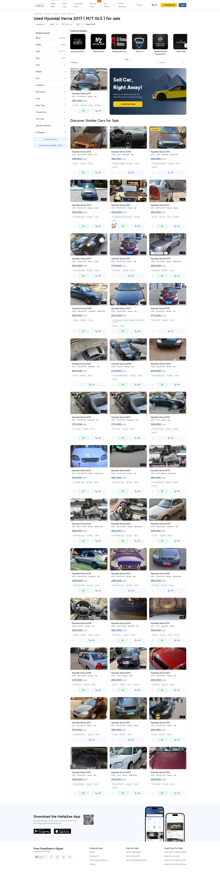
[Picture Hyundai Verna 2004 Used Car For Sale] (128, 609)
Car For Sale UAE (132, 856)
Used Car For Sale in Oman (175, 864)
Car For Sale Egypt (133, 852)
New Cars (64, 5)
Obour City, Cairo (159, 375)
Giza (76, 375)
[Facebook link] (51, 857)
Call (99, 111)
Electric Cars (95, 5)
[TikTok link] (58, 857)
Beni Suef (78, 685)
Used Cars (52, 5)
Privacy (92, 864)
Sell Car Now (129, 104)
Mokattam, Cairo (80, 734)
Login (182, 5)
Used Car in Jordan (172, 856)
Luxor (155, 535)
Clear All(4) (90, 24)
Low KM (114, 167)
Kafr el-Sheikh (118, 784)
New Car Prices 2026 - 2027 (50, 145)
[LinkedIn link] (64, 857)
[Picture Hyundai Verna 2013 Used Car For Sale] (88, 456)
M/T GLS (97, 105)
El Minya (77, 429)
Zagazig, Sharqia (119, 163)
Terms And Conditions (99, 860)
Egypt (40, 857)
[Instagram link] (70, 857)
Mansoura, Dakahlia (160, 163)
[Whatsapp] (83, 110)
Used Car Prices (50, 139)
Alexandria (157, 784)
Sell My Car (170, 5)
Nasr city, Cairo (158, 429)
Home (92, 852)
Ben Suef (117, 270)
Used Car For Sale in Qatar (175, 860)
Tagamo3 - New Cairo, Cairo (123, 217)
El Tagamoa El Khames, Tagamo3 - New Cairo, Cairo (128, 321)
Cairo (76, 105)
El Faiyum (117, 635)
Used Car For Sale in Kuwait (175, 852)
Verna (90, 105)
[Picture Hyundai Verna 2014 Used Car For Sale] (167, 758)
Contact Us (94, 856)
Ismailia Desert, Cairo (120, 375)
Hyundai (83, 105)
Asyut (155, 635)
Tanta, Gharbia (79, 784)
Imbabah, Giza (79, 482)
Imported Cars (78, 5)
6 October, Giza (79, 217)
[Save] (104, 71)
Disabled (176, 217)
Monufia (156, 585)
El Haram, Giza (118, 585)
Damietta (156, 270)
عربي (155, 4)
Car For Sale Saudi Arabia (136, 860)
